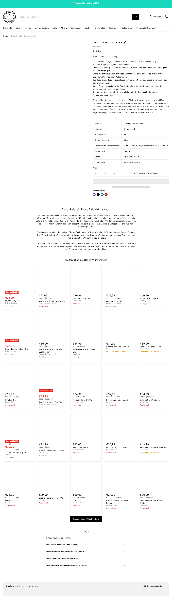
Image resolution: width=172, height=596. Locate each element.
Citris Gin (77, 500)
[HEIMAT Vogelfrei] (86, 429)
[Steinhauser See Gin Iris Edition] (153, 479)
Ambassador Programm (146, 28)
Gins (18, 28)
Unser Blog (100, 28)
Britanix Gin (144, 402)
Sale (55, 28)
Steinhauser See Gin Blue (117, 347)
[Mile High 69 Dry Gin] (153, 280)
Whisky (64, 28)
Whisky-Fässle (78, 402)
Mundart (42, 452)
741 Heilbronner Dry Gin (16, 452)
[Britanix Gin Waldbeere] (153, 378)
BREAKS (42, 500)
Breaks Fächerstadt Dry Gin (51, 498)
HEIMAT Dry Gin (12, 301)
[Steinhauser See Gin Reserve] (153, 429)
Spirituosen (76, 28)
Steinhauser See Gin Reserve (153, 447)
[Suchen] (135, 17)
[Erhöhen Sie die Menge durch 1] (115, 173)
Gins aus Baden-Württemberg (86, 519)
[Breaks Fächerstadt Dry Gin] (52, 479)
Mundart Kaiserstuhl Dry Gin (51, 450)
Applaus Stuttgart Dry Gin (48, 303)
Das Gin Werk (145, 349)
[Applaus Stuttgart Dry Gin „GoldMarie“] (52, 328)
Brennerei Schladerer (114, 303)
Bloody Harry (77, 354)
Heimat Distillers (11, 303)
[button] (131, 181)
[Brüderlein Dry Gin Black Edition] (119, 479)
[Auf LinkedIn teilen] (102, 194)
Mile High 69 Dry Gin (149, 298)
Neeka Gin (10, 500)
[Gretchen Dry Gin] (119, 280)
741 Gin (8, 455)
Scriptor (109, 402)
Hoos (98, 46)
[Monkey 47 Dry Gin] (86, 280)
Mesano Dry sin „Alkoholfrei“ (119, 447)
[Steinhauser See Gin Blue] (119, 328)
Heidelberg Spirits (11, 351)
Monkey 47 (77, 301)
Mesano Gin (110, 450)
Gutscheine (127, 28)
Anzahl (95, 168)
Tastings (113, 28)
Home (5, 36)
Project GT (9, 402)
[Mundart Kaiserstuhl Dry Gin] (52, 429)
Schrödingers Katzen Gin (16, 349)
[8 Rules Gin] (18, 378)
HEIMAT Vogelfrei (80, 447)
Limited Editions (42, 28)
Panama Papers (78, 503)
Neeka (7, 503)
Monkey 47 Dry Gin (81, 298)
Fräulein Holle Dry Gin (82, 400)
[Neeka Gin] (18, 479)
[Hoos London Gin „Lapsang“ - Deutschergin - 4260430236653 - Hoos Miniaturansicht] (8, 47)
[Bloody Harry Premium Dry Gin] (86, 328)
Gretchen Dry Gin (114, 301)
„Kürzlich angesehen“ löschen (154, 586)
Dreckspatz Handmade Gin (118, 400)
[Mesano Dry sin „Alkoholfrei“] (119, 429)
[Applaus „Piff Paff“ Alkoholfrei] (52, 280)
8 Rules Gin (10, 400)
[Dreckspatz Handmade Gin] (119, 378)
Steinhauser (110, 349)
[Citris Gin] (86, 479)
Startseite (7, 28)
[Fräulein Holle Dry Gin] (86, 378)
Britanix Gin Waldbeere (150, 400)
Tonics (28, 28)
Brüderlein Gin (111, 505)
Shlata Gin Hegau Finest (150, 347)
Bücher (88, 28)
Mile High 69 (144, 301)
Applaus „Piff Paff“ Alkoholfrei (52, 301)
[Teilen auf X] (98, 194)
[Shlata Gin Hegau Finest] (153, 328)
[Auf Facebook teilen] (94, 194)
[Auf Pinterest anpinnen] (106, 194)
